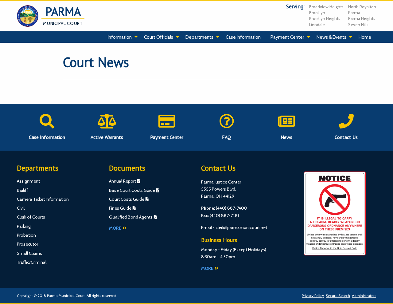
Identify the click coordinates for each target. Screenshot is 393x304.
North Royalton (362, 6)
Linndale (317, 24)
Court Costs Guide (126, 199)
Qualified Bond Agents (131, 217)
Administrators (364, 295)
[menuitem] (121, 37)
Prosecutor (27, 244)
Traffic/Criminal (31, 262)
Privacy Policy (313, 295)
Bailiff (22, 190)
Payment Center (287, 37)
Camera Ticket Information (43, 199)
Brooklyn (317, 12)
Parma (354, 12)
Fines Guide (120, 208)
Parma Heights (361, 18)
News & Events (331, 37)
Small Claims (29, 253)
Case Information (243, 37)
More (115, 228)
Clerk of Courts (31, 217)
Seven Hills (358, 24)
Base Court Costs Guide (132, 190)
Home (365, 37)
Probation (26, 235)
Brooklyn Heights (324, 18)
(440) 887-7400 (231, 208)
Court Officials (158, 37)
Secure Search (338, 295)
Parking (24, 226)
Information (120, 37)
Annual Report (122, 181)
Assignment (28, 181)
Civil (21, 208)
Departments (199, 37)
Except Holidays (249, 249)
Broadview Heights (326, 6)
